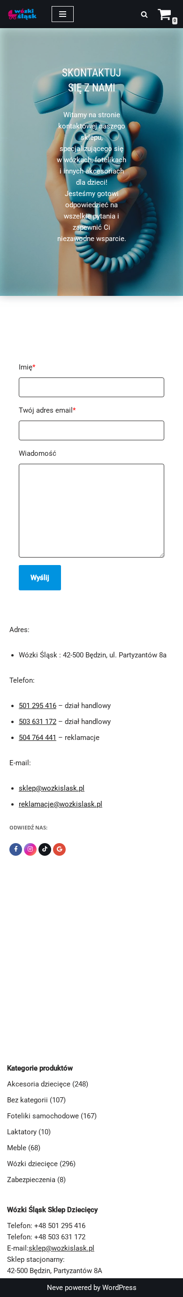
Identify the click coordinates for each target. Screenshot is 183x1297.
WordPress (119, 1287)
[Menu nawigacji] (63, 14)
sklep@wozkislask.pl (51, 788)
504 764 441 (37, 737)
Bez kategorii (27, 1100)
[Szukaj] (144, 14)
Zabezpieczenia (31, 1180)
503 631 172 (37, 721)
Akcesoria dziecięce (38, 1084)
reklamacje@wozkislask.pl (60, 804)
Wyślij (39, 577)
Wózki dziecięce (32, 1164)
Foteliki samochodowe (43, 1116)
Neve (55, 1287)
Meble (16, 1148)
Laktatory (22, 1132)
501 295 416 (37, 705)
